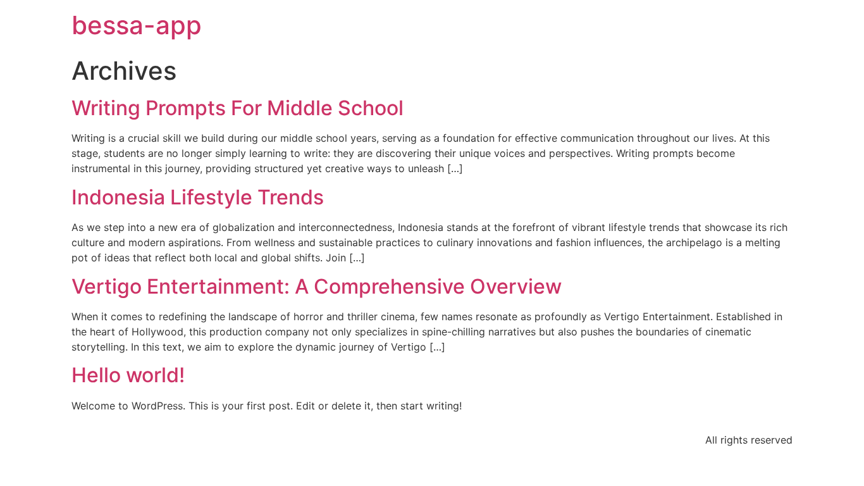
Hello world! (128, 375)
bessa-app (136, 24)
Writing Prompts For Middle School (237, 108)
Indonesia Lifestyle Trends (197, 197)
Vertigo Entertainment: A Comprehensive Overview (316, 286)
